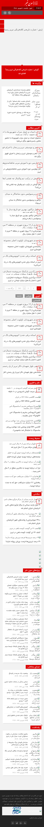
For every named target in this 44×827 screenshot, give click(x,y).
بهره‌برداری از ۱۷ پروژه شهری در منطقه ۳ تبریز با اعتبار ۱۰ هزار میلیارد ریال (23, 232)
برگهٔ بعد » (10, 288)
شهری (37, 296)
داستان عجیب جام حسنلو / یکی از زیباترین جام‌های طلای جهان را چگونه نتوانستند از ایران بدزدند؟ (18, 103)
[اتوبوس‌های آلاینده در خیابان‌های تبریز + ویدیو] (22, 709)
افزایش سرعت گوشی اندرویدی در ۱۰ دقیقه (24, 391)
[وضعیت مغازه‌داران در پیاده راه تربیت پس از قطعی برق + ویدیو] (22, 692)
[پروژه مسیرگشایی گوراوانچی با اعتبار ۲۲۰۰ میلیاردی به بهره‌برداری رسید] (22, 640)
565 (19, 288)
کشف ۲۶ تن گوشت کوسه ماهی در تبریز (25, 532)
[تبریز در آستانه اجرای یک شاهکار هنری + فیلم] (22, 632)
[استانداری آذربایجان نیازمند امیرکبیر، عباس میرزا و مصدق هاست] (22, 762)
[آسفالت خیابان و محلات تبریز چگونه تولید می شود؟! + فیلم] (22, 596)
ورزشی (28, 296)
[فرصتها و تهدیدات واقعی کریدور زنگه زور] (22, 753)
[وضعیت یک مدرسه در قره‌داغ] (22, 676)
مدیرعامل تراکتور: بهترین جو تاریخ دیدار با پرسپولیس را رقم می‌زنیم (25, 217)
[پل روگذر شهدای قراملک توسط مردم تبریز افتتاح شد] (22, 649)
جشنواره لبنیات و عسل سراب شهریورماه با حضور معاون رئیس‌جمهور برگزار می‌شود (23, 139)
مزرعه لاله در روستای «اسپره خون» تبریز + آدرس (18, 113)
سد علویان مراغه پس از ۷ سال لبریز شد (25, 447)
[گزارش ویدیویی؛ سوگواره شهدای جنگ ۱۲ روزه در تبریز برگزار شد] (22, 588)
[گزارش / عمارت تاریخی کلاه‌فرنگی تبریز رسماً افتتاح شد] (22, 579)
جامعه (19, 296)
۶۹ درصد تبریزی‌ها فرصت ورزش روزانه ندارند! (23, 541)
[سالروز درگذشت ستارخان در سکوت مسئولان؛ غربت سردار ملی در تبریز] (22, 736)
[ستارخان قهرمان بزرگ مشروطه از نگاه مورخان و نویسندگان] (22, 745)
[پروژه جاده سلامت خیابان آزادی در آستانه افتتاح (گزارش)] (22, 604)
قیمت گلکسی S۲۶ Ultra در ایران (27, 401)
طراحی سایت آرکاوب (35, 818)
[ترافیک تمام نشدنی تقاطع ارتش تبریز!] (22, 717)
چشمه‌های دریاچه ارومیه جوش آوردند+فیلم (23, 456)
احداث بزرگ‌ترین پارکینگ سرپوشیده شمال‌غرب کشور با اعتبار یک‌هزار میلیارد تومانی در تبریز (23, 279)
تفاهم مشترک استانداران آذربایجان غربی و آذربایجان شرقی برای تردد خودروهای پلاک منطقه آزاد (18, 92)
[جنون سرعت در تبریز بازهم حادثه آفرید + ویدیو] (22, 701)
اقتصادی (36, 300)
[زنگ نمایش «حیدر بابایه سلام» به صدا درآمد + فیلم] (22, 613)
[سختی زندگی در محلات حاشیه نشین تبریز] (22, 684)
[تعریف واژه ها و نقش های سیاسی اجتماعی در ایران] (22, 770)
